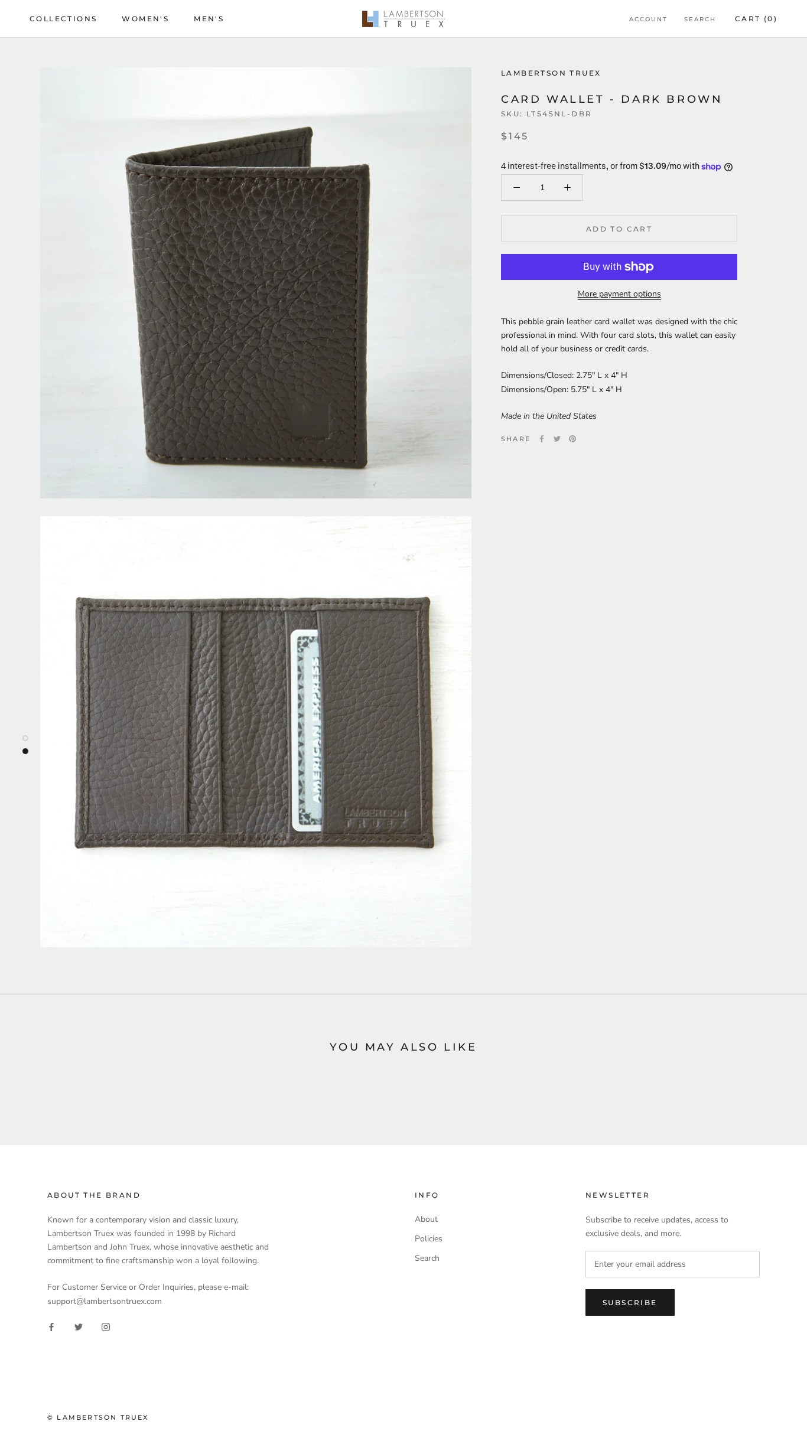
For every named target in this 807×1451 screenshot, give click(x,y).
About (426, 1219)
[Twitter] (557, 438)
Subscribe (630, 1302)
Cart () (756, 18)
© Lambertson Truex (98, 1417)
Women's (145, 18)
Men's (209, 18)
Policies (428, 1238)
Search (700, 19)
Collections (63, 18)
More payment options (619, 293)
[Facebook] (541, 438)
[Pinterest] (572, 438)
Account (648, 19)
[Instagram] (106, 1326)
